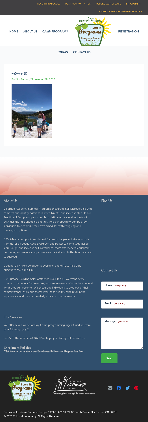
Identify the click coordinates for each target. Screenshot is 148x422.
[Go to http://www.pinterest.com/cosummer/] (136, 388)
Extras (63, 52)
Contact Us (82, 52)
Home (13, 31)
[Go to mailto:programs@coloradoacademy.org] (110, 388)
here (12, 351)
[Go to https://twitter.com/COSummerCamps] (127, 388)
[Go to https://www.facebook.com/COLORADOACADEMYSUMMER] (119, 388)
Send (109, 358)
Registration (128, 31)
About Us (30, 31)
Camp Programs (55, 31)
